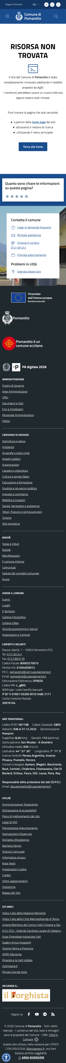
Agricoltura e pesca (13, 441)
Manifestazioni (11, 555)
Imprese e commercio (15, 494)
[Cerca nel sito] (56, 16)
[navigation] (7, 16)
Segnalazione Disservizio (17, 834)
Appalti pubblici (11, 459)
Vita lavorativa (11, 523)
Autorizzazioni (10, 464)
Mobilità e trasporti (13, 500)
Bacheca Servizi (11, 845)
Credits (6, 875)
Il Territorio (8, 611)
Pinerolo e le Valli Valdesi (17, 960)
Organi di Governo (13, 385)
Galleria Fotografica (14, 617)
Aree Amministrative (14, 391)
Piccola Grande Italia (14, 972)
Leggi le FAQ (9, 822)
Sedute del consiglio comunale (20, 573)
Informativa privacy (14, 857)
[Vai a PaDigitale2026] (33, 366)
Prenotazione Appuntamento (20, 828)
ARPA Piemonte (12, 954)
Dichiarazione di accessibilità (19, 810)
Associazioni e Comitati (16, 635)
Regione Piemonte (14, 4)
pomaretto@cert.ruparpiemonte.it (30, 672)
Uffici (5, 397)
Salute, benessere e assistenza (21, 506)
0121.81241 (14, 654)
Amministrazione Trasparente (20, 804)
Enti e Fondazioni (12, 409)
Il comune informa (13, 561)
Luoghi (6, 605)
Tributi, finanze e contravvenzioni (22, 512)
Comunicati (9, 567)
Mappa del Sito (11, 893)
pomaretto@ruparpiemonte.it (28, 676)
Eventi (6, 599)
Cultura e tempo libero (15, 476)
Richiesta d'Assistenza (15, 840)
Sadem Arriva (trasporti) (16, 942)
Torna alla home (33, 146)
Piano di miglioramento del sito (21, 816)
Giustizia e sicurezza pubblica (19, 488)
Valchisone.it (10, 966)
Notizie (6, 550)
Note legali (8, 863)
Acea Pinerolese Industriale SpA (21, 936)
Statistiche (8, 887)
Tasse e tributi (10, 544)
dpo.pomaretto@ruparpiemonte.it (30, 786)
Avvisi (5, 579)
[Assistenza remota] (36, 1039)
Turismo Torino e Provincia (17, 948)
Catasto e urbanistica (15, 470)
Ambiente (8, 447)
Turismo (6, 517)
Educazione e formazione (17, 482)
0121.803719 (16, 658)
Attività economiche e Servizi (20, 629)
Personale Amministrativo (18, 415)
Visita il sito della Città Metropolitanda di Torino (30, 919)
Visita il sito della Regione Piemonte (24, 913)
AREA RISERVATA (33, 1057)
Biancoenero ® (35, 1048)
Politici (6, 421)
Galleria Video (10, 623)
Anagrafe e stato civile (16, 453)
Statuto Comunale (13, 851)
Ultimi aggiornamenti (15, 881)
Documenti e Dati (12, 403)
